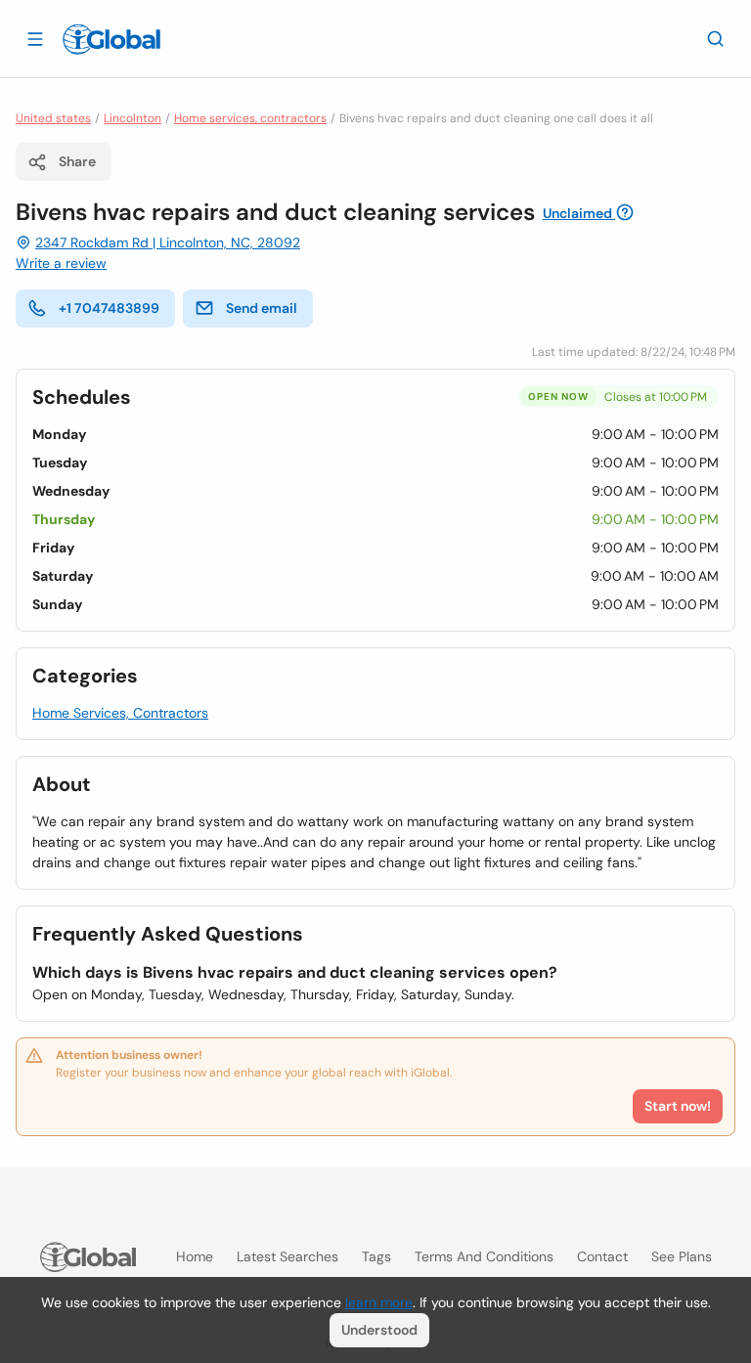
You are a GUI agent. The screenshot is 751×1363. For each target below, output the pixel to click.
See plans (681, 1256)
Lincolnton (132, 118)
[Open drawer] (35, 38)
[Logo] (111, 39)
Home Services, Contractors (120, 713)
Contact (602, 1256)
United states (53, 118)
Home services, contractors (250, 118)
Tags (376, 1256)
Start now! (677, 1106)
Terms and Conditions (484, 1256)
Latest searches (287, 1256)
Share (77, 161)
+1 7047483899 (109, 308)
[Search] (715, 38)
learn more (379, 1302)
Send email (261, 308)
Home (194, 1256)
